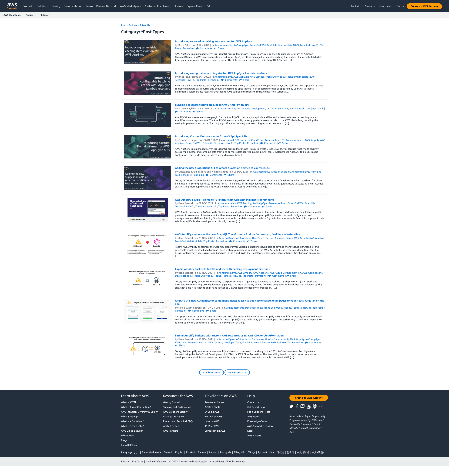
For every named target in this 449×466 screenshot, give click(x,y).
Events (179, 6)
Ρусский (262, 452)
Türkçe (251, 452)
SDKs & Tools (212, 406)
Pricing (56, 6)
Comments (205, 48)
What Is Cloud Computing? (136, 406)
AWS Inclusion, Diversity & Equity (139, 411)
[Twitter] (292, 406)
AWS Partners (170, 430)
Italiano (213, 452)
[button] (424, 6)
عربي (136, 452)
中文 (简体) (303, 452)
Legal (250, 430)
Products (28, 6)
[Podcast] (316, 406)
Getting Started (171, 402)
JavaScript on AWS (215, 430)
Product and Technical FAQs (178, 421)
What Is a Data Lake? (132, 425)
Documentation (73, 6)
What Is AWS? (128, 402)
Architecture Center (173, 416)
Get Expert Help (256, 406)
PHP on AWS (212, 425)
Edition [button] (45, 15)
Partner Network (106, 6)
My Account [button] (385, 6)
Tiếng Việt (239, 452)
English (179, 452)
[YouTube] (310, 406)
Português (225, 452)
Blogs (124, 440)
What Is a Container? (132, 421)
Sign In (400, 6)
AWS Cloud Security (132, 430)
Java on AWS (212, 421)
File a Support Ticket (258, 411)
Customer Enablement (158, 6)
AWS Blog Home (12, 15)
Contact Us (356, 6)
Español (190, 452)
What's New (127, 435)
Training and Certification (177, 406)
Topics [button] (30, 15)
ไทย (272, 452)
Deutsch (168, 452)
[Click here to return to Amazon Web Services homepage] (12, 6)
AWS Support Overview (260, 425)
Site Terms (137, 461)
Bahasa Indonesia (151, 452)
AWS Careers (254, 435)
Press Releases (129, 444)
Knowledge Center (257, 421)
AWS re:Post (253, 416)
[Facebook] (298, 406)
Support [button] (369, 6)
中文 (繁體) (318, 452)
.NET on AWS (212, 411)
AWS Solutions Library (175, 411)
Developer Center (214, 402)
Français (201, 452)
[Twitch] (303, 406)
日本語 (280, 452)
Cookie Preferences (156, 461)
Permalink (188, 48)
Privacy (125, 461)
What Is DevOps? (130, 416)
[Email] (322, 406)
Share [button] (220, 48)
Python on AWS (213, 416)
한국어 (290, 452)
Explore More (194, 6)
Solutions (42, 6)
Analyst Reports (171, 425)
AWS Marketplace (130, 6)
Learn (89, 6)
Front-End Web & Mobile (135, 25)
